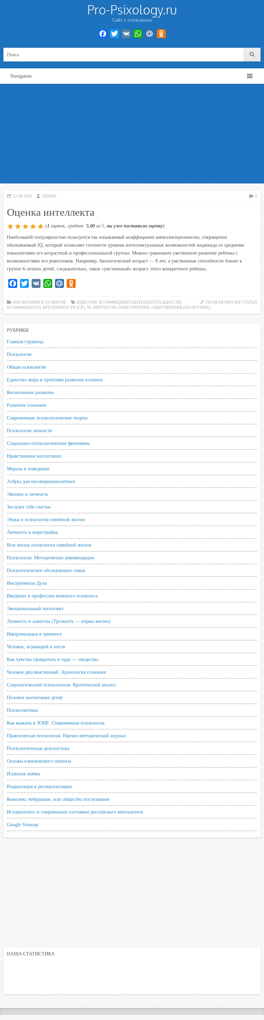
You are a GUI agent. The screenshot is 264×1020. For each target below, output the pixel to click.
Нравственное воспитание (34, 456)
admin (49, 196)
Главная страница (25, 341)
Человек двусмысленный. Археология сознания (56, 672)
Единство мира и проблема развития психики (55, 379)
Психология (19, 354)
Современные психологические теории (47, 418)
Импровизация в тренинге (34, 634)
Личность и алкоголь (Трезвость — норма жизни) (59, 621)
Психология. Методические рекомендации (51, 557)
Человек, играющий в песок (36, 646)
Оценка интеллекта (51, 211)
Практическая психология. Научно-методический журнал (66, 735)
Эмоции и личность (27, 494)
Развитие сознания (26, 405)
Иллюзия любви (23, 773)
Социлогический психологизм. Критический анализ (61, 684)
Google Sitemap (22, 824)
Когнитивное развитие (39, 302)
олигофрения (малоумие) (181, 307)
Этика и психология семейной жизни (46, 519)
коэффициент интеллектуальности (140, 302)
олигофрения (133, 307)
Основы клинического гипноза (39, 761)
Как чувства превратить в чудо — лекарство (52, 659)
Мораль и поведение (28, 468)
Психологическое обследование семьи (46, 570)
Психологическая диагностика (38, 748)
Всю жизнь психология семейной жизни (49, 545)
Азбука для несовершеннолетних (41, 481)
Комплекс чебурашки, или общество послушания (58, 799)
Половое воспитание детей (35, 697)
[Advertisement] (132, 135)
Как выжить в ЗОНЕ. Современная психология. (56, 723)
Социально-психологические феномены (48, 443)
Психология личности (29, 430)
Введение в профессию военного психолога (52, 595)
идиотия (87, 302)
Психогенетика (22, 710)
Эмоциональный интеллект (35, 608)
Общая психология (26, 367)
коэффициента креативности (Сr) (46, 307)
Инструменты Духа (27, 583)
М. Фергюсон (101, 307)
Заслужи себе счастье (29, 506)
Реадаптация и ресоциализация (39, 786)
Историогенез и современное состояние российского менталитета (75, 812)
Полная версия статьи (231, 302)
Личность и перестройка (32, 532)
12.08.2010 (22, 196)
